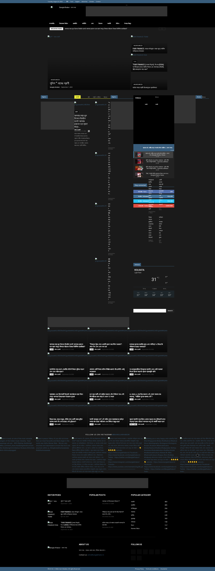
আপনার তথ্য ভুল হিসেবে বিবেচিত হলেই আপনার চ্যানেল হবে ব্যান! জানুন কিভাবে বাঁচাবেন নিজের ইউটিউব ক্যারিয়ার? (96, 29)
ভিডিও (117, 23)
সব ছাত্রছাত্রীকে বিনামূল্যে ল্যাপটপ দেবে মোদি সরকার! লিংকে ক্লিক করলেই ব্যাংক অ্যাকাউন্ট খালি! (146, 370)
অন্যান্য (134, 61)
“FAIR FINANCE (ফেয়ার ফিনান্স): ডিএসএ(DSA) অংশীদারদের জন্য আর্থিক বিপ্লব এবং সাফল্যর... (71, 525)
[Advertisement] (126, 11)
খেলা (92, 23)
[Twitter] (162, 1)
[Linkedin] (147, 1)
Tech (71, 1)
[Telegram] (158, 1)
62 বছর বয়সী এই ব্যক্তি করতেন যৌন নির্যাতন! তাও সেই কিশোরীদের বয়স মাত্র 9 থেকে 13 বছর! (107, 395)
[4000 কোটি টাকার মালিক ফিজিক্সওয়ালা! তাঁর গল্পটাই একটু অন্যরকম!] (100, 262)
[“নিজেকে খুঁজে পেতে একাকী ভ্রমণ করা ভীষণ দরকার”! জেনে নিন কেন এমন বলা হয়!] (100, 105)
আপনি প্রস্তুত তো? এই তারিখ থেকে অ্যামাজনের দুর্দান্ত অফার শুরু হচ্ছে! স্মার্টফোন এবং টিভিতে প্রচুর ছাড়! (107, 420)
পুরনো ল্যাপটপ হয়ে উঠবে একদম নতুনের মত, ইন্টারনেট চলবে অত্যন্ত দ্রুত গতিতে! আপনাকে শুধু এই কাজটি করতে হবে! (147, 420)
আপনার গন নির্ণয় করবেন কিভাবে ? (110, 501)
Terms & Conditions (152, 569)
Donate (91, 1)
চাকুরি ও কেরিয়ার (96, 97)
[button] (164, 24)
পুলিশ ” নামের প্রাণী (66, 501)
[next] (163, 28)
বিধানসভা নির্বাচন (63, 23)
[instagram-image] (17, 454)
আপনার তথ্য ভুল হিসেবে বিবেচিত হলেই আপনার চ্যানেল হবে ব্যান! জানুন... (80, 121)
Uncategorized (55, 79)
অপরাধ (91, 399)
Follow (170, 196)
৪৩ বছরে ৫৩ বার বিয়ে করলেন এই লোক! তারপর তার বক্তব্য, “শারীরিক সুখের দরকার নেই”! (145, 395)
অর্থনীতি (84, 23)
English (77, 1)
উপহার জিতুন (127, 23)
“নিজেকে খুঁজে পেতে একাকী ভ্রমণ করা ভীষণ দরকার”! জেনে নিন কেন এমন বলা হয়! (106, 345)
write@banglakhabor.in (96, 555)
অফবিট (109, 23)
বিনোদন (100, 23)
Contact (98, 1)
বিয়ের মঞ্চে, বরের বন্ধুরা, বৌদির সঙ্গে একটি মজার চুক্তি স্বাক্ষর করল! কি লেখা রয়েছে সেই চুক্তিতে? (66, 420)
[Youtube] (165, 1)
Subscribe (169, 206)
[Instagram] (143, 1)
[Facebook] (139, 1)
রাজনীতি (75, 23)
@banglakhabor (121, 434)
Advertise (84, 1)
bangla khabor (55, 87)
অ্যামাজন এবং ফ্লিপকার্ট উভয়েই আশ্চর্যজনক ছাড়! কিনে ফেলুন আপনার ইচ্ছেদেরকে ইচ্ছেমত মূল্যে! (66, 395)
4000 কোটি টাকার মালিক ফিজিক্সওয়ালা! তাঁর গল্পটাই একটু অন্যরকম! (109, 279)
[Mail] (151, 1)
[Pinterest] (154, 1)
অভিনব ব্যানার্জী (77, 130)
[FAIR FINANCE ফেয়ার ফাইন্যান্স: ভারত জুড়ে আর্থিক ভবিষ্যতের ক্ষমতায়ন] (149, 44)
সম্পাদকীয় (51, 23)
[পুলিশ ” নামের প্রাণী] (89, 63)
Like (171, 191)
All (89, 97)
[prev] (160, 28)
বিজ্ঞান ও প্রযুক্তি (133, 424)
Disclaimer (164, 569)
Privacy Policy (139, 569)
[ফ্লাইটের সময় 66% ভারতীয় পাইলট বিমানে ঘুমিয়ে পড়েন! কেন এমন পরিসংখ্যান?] (100, 207)
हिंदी (67, 1)
